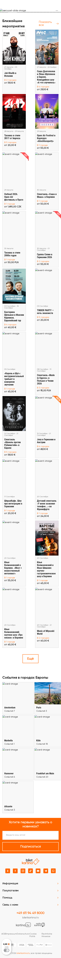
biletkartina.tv (30, 917)
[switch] (6, 950)
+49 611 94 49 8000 (30, 913)
